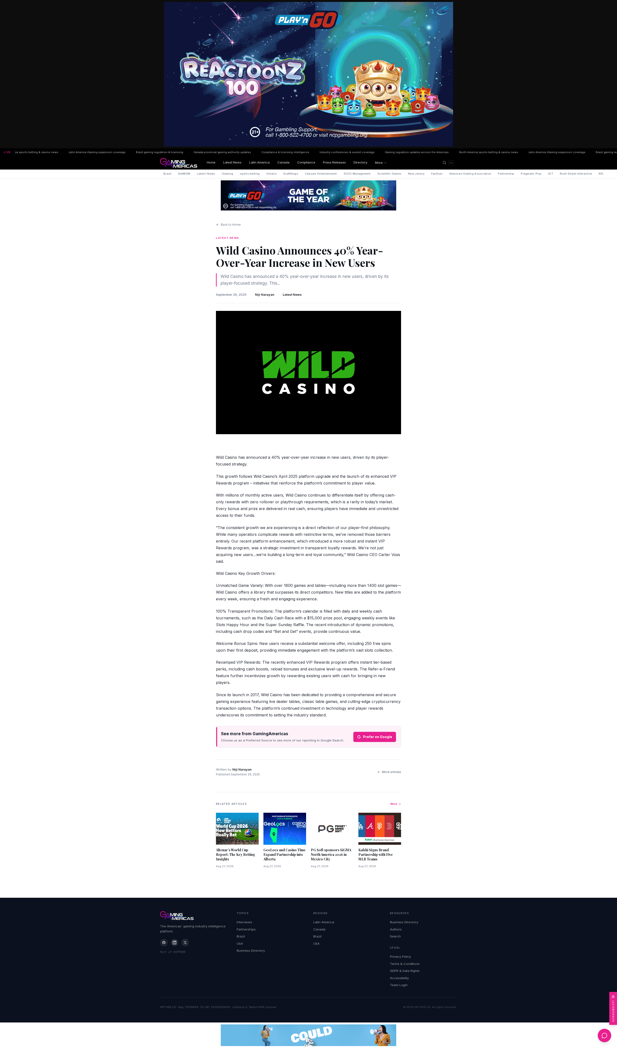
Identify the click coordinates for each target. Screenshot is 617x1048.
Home (211, 162)
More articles (391, 772)
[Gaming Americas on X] (185, 942)
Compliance (306, 162)
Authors (396, 929)
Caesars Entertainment (321, 173)
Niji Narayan (264, 294)
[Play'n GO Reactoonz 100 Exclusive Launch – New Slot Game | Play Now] (308, 195)
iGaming (227, 173)
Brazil (167, 173)
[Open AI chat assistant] (604, 1035)
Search (395, 936)
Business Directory (251, 950)
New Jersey (416, 173)
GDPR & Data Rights (405, 971)
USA (240, 943)
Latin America (259, 162)
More (379, 162)
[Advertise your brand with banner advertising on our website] (308, 1035)
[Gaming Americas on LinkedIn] (174, 942)
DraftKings (290, 173)
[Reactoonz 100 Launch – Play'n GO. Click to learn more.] (308, 74)
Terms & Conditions (405, 964)
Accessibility (399, 978)
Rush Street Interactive (576, 173)
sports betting (250, 173)
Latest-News (206, 173)
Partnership (506, 173)
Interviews (244, 922)
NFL (601, 173)
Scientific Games (389, 173)
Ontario (271, 173)
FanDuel (437, 173)
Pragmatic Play (531, 173)
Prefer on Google (377, 737)
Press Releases (334, 162)
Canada (283, 162)
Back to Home (231, 224)
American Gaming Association (470, 173)
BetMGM (184, 173)
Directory (360, 162)
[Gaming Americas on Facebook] (164, 942)
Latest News (232, 162)
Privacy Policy (400, 956)
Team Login (399, 985)
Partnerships (246, 929)
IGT (550, 173)
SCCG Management (357, 173)
